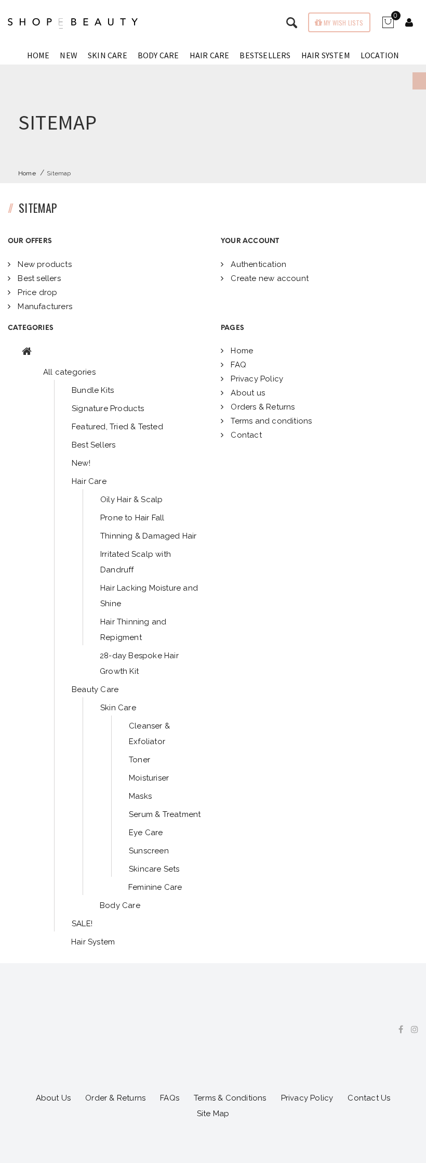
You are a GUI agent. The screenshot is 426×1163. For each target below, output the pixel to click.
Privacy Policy (256, 379)
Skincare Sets (154, 869)
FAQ (237, 364)
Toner (139, 759)
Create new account (269, 278)
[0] (388, 26)
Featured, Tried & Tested (117, 426)
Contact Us (369, 1098)
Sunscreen (149, 850)
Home (38, 55)
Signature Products (108, 408)
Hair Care (210, 55)
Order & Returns (115, 1098)
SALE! (82, 923)
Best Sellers (93, 445)
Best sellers (38, 278)
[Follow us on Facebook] (397, 1029)
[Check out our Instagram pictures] (410, 1029)
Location (380, 55)
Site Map (213, 1113)
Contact (245, 435)
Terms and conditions (270, 421)
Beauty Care (95, 689)
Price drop (36, 292)
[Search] (409, 23)
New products (44, 264)
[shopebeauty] (73, 23)
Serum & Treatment (165, 814)
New (68, 55)
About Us (53, 1098)
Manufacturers (44, 306)
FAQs (169, 1098)
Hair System (325, 55)
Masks (140, 796)
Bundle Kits (93, 390)
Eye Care (146, 832)
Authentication (257, 264)
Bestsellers (264, 55)
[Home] (27, 352)
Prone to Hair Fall (132, 517)
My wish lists (343, 22)
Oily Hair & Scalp (131, 499)
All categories (69, 372)
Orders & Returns (262, 407)
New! (81, 463)
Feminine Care (155, 887)
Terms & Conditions (230, 1098)
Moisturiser (149, 778)
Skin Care (107, 55)
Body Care (158, 55)
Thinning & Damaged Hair (148, 536)
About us (247, 393)
